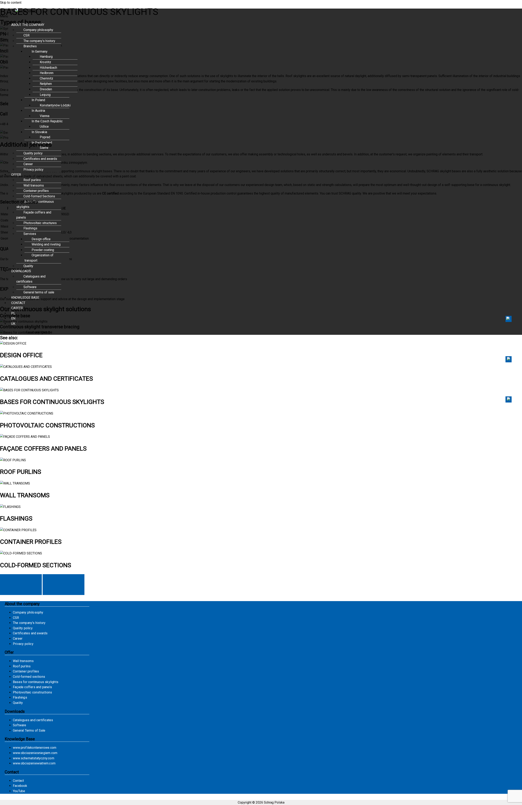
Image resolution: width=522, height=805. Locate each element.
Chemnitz (46, 78)
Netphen (46, 84)
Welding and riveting (46, 244)
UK (13, 324)
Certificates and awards (40, 159)
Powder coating (43, 250)
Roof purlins (32, 180)
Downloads (15, 711)
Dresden (46, 89)
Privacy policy (33, 169)
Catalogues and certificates (30, 279)
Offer (9, 652)
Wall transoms (33, 185)
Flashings (30, 228)
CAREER (17, 308)
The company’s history (39, 41)
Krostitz (45, 62)
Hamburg (46, 57)
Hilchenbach (48, 68)
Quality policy (33, 153)
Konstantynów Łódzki (55, 105)
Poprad (45, 137)
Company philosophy (38, 30)
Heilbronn (46, 73)
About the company (22, 603)
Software (29, 287)
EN (13, 318)
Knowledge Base (20, 738)
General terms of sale (38, 292)
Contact (508, 359)
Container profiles (36, 191)
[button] (212, 25)
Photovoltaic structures (40, 223)
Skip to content (10, 2)
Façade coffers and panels (33, 215)
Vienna (44, 116)
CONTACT (18, 303)
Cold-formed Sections (39, 196)
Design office (41, 239)
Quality (28, 266)
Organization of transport (38, 257)
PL (13, 313)
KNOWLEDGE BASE (25, 298)
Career (28, 164)
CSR (26, 35)
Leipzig (45, 95)
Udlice (44, 126)
